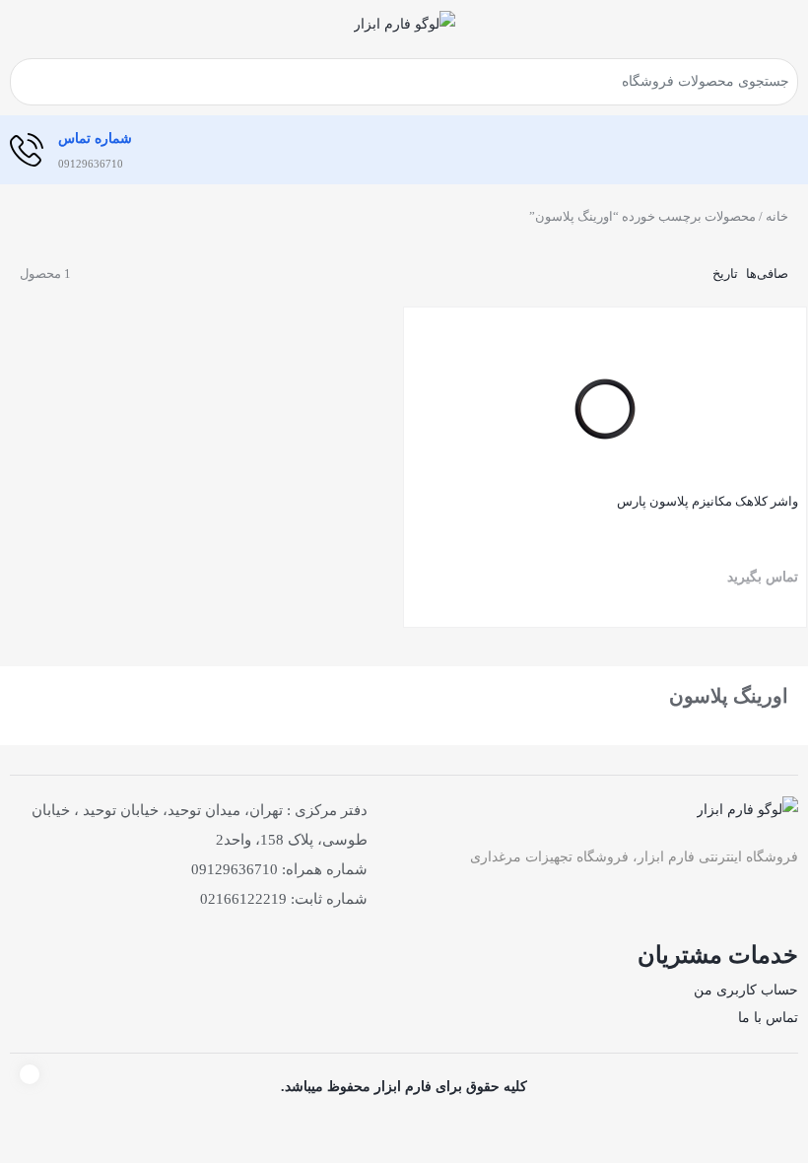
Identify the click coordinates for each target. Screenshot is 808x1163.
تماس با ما (768, 1017)
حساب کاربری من (746, 990)
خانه (777, 216)
